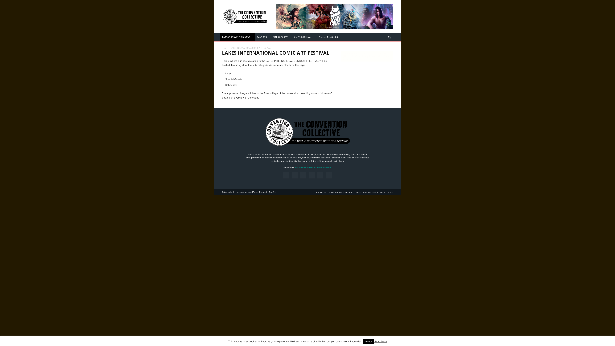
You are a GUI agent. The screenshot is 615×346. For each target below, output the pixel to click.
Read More (380, 341)
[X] (329, 175)
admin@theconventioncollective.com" (313, 167)
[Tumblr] (320, 175)
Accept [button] (368, 341)
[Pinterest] (312, 175)
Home (225, 48)
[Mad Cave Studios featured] (334, 16)
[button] (389, 37)
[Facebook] (286, 175)
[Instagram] (295, 175)
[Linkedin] (303, 175)
